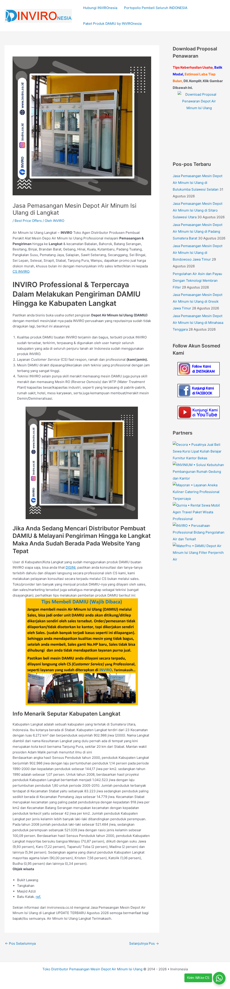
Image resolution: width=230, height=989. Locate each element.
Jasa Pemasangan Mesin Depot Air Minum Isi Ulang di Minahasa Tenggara (198, 322)
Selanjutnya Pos (144, 943)
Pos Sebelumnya (20, 943)
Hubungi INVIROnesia (100, 8)
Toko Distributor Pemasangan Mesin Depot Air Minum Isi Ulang (92, 969)
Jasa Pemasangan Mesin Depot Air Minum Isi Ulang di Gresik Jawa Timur (197, 301)
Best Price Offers (28, 221)
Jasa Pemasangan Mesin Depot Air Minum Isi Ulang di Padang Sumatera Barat (197, 231)
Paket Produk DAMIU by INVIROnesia (112, 23)
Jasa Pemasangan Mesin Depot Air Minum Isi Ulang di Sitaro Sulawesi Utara (197, 210)
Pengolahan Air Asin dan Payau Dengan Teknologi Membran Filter (197, 280)
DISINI (70, 567)
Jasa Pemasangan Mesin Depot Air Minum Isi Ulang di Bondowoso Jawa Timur (197, 252)
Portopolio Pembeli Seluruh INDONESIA (155, 8)
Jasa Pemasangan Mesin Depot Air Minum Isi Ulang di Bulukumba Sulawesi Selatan (197, 182)
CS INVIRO (21, 271)
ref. (38, 896)
